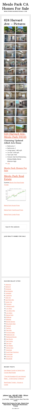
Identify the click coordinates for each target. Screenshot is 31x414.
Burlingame (9, 291)
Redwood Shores (11, 337)
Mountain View (10, 324)
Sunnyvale (9, 354)
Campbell (8, 293)
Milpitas (8, 319)
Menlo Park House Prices (12, 205)
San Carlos (9, 341)
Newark (8, 326)
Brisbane (8, 289)
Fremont (8, 304)
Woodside (9, 359)
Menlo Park (9, 315)
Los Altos (9, 308)
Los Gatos (9, 313)
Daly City (8, 298)
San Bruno (9, 339)
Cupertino (8, 295)
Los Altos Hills (10, 311)
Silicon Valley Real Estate (18, 396)
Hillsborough (10, 306)
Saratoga (9, 350)
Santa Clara (9, 348)
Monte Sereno (10, 322)
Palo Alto (9, 330)
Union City (9, 356)
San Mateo (9, 346)
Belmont (8, 287)
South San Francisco (12, 352)
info (8, 163)
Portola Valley (10, 332)
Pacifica (8, 328)
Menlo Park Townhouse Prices (13, 210)
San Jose (8, 343)
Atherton (8, 284)
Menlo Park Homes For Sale (15, 169)
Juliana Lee (7, 395)
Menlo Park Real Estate (14, 178)
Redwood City (10, 335)
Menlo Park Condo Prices (12, 214)
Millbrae (8, 317)
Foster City (8, 302)
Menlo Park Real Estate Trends (19, 405)
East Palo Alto (9, 300)
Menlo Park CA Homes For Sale (15, 6)
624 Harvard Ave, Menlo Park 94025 (15, 135)
